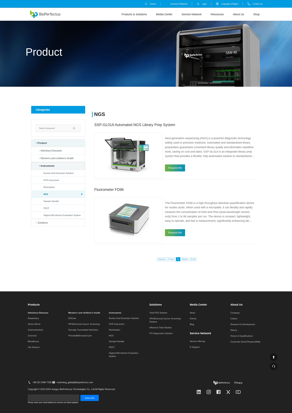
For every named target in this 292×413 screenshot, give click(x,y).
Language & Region (229, 4)
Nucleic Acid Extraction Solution (58, 173)
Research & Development (242, 324)
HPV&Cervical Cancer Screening (84, 324)
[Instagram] (208, 392)
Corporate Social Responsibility (245, 341)
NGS (55, 194)
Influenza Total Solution (160, 327)
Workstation (49, 187)
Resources (217, 14)
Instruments (47, 166)
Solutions (43, 222)
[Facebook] (218, 392)
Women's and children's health (57, 158)
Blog (192, 324)
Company (235, 313)
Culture (233, 318)
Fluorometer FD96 (109, 189)
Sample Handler (51, 201)
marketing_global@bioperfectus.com (75, 382)
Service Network (192, 14)
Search (153, 4)
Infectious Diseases (51, 150)
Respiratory (33, 318)
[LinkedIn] (199, 392)
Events (193, 318)
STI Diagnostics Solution (161, 333)
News (192, 313)
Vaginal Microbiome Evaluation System (62, 215)
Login (204, 4)
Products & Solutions (134, 14)
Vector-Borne (34, 324)
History (233, 330)
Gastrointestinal (35, 330)
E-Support (195, 347)
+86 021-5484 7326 (42, 382)
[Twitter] (228, 392)
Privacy (238, 382)
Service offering (197, 341)
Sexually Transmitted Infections (83, 330)
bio (45, 14)
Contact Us (258, 4)
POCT (46, 208)
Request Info (175, 168)
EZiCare (72, 318)
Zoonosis (32, 335)
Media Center (164, 14)
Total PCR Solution (158, 313)
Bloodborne (33, 341)
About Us (238, 14)
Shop (256, 14)
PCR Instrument (51, 180)
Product (42, 143)
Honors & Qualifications (241, 336)
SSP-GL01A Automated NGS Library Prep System (134, 125)
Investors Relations (179, 4)
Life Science (34, 347)
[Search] (76, 128)
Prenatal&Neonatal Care (80, 335)
